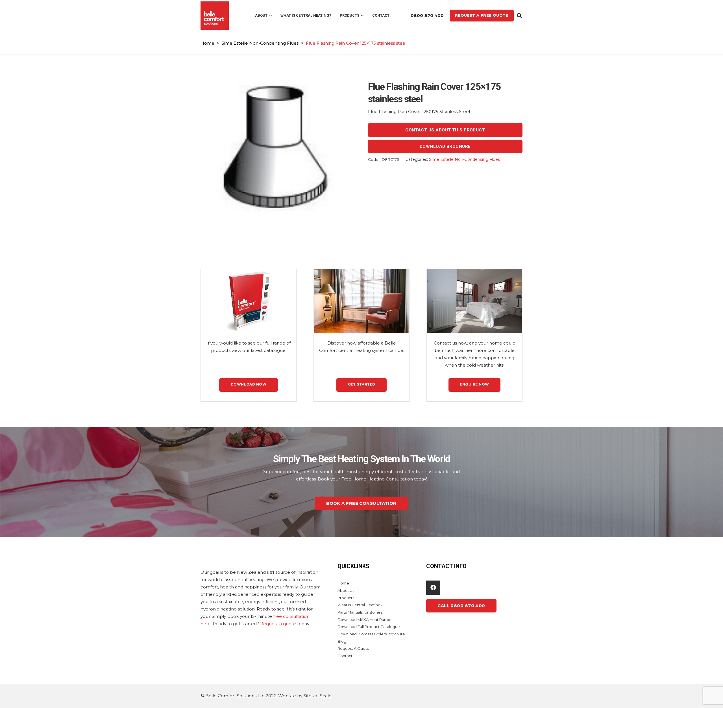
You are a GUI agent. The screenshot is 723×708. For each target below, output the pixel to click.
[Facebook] (433, 588)
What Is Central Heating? (359, 605)
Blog (341, 641)
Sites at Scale (318, 695)
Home (207, 43)
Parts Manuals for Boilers (359, 612)
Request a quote (278, 623)
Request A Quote (353, 648)
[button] (269, 15)
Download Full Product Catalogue (368, 626)
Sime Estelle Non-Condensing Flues (260, 43)
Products (345, 598)
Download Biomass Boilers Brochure (371, 634)
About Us (345, 590)
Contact (344, 655)
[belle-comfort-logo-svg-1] (215, 15)
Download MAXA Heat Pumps (364, 619)
